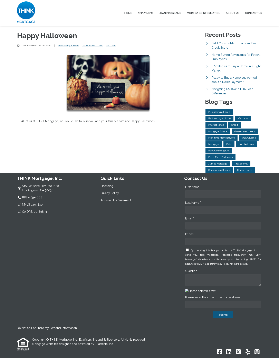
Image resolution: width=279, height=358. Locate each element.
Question (191, 271)
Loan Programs (170, 13)
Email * (189, 218)
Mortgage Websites (45, 344)
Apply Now (145, 13)
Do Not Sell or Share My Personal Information (47, 328)
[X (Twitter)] (238, 352)
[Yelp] (247, 352)
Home (128, 13)
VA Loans (111, 45)
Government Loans (92, 45)
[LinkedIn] (228, 352)
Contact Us (253, 13)
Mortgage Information (203, 13)
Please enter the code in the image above (212, 297)
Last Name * (193, 202)
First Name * (193, 187)
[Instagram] (257, 352)
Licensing (106, 186)
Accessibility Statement (115, 200)
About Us (232, 13)
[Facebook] (219, 352)
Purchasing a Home (68, 45)
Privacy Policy (109, 193)
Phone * (190, 234)
